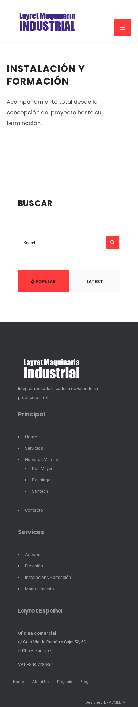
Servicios (34, 448)
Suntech (40, 491)
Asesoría (34, 554)
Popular (45, 281)
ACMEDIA (117, 702)
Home (31, 436)
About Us (40, 682)
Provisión (34, 565)
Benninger (42, 479)
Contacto (34, 510)
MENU (122, 27)
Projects (64, 682)
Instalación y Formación (46, 75)
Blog (84, 682)
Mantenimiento (39, 588)
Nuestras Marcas (41, 459)
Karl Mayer (42, 468)
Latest (94, 281)
